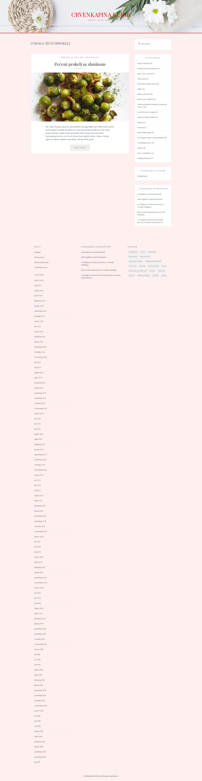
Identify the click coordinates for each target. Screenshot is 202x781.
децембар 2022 (40, 455)
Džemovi (140, 128)
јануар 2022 (38, 511)
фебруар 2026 (39, 301)
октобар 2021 (39, 526)
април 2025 (38, 332)
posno (161, 271)
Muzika (140, 148)
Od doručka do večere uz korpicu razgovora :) (101, 776)
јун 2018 (37, 721)
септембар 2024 (40, 357)
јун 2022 (37, 485)
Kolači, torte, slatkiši (144, 99)
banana (152, 252)
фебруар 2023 (39, 444)
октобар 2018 (39, 701)
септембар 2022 (40, 470)
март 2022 (38, 501)
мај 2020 (37, 603)
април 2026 (38, 291)
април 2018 (38, 731)
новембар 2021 (40, 521)
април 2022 (38, 496)
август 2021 (38, 537)
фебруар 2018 (39, 742)
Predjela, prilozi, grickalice (80, 57)
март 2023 (38, 439)
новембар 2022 (40, 460)
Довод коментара (41, 262)
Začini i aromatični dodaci (146, 117)
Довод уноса (39, 257)
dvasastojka (136, 261)
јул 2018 (37, 716)
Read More (82, 148)
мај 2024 (37, 368)
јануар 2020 (39, 624)
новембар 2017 (40, 757)
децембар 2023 (40, 393)
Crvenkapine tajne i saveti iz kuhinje (150, 138)
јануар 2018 (38, 747)
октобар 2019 (39, 639)
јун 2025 (37, 327)
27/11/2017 (80, 69)
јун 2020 (37, 598)
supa (163, 275)
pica (164, 266)
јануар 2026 (38, 306)
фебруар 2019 (39, 680)
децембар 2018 (40, 690)
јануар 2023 (38, 450)
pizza (152, 271)
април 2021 (38, 557)
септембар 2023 (40, 409)
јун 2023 (37, 424)
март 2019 (38, 675)
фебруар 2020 (39, 619)
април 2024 (38, 373)
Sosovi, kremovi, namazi (146, 112)
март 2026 (38, 296)
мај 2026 (37, 286)
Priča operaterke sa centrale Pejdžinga (102, 270)
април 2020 (39, 608)
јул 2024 (37, 362)
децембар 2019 (40, 629)
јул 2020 (37, 593)
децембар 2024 (40, 347)
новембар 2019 (40, 634)
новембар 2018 (40, 696)
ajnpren (133, 252)
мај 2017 (37, 762)
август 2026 (39, 280)
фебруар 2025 (39, 337)
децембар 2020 (40, 578)
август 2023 (38, 414)
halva (142, 266)
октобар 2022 (39, 465)
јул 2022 (37, 480)
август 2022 (39, 475)
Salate (139, 89)
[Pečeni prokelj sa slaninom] (80, 121)
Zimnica (140, 122)
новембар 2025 (40, 311)
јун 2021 (37, 547)
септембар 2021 (40, 532)
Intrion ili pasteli (155, 194)
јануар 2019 (38, 685)
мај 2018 (37, 726)
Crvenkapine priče (144, 143)
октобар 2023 (39, 403)
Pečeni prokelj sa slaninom (80, 64)
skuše (156, 275)
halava (133, 266)
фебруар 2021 (39, 567)
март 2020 (38, 614)
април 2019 (38, 670)
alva (143, 252)
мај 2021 (37, 552)
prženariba (143, 275)
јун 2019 (37, 660)
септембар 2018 (40, 706)
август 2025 (39, 321)
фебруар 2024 (39, 383)
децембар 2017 (40, 752)
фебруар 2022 (39, 506)
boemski (133, 257)
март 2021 (38, 562)
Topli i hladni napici (144, 133)
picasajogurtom (138, 271)
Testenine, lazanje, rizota (146, 84)
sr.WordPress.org (40, 268)
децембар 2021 (40, 516)
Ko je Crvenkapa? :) (144, 153)
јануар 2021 (38, 573)
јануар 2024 (38, 388)
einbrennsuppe (153, 261)
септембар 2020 (40, 583)
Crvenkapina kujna (101, 14)
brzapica (145, 257)
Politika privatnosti (144, 158)
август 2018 (38, 711)
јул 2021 (37, 542)
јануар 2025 (38, 342)
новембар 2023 (40, 398)
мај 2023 (37, 429)
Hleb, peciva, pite (143, 94)
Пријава (37, 252)
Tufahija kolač (142, 176)
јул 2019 (37, 655)
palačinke (153, 266)
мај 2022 (37, 491)
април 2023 (38, 434)
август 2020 (39, 588)
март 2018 (38, 737)
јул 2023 (37, 419)
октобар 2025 (39, 316)
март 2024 (38, 378)
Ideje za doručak (143, 63)
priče (132, 275)
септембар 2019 (40, 644)
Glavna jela (141, 79)
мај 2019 (37, 665)
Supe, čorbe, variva (144, 74)
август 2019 (38, 649)
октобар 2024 (39, 352)
